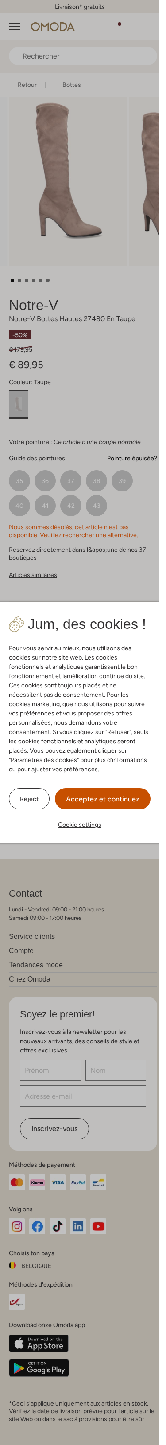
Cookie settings (79, 824)
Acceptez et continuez (102, 799)
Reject (29, 798)
